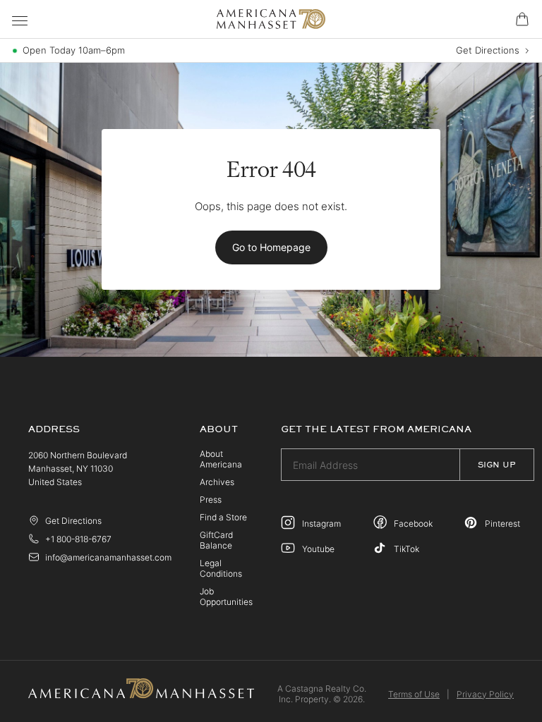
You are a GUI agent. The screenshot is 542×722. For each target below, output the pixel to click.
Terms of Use (414, 694)
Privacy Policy (485, 694)
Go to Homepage (271, 247)
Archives (217, 482)
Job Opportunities (226, 596)
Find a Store (223, 517)
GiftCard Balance (216, 540)
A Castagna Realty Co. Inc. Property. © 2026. (321, 693)
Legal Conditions (221, 568)
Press (211, 499)
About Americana (221, 459)
